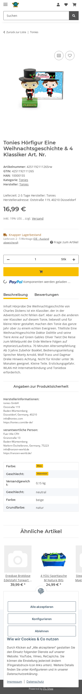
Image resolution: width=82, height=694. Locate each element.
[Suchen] (74, 15)
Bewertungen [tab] (46, 295)
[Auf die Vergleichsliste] (58, 55)
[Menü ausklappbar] (5, 2)
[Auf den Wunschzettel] (69, 55)
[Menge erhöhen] (73, 259)
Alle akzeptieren (41, 607)
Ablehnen (42, 631)
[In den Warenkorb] (6, 45)
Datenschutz (35, 681)
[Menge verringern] (8, 259)
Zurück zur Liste (16, 32)
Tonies (23, 180)
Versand (38, 218)
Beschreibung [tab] (15, 295)
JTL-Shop (48, 688)
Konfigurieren (42, 619)
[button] (58, 4)
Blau (39, 465)
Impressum (14, 681)
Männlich (42, 473)
